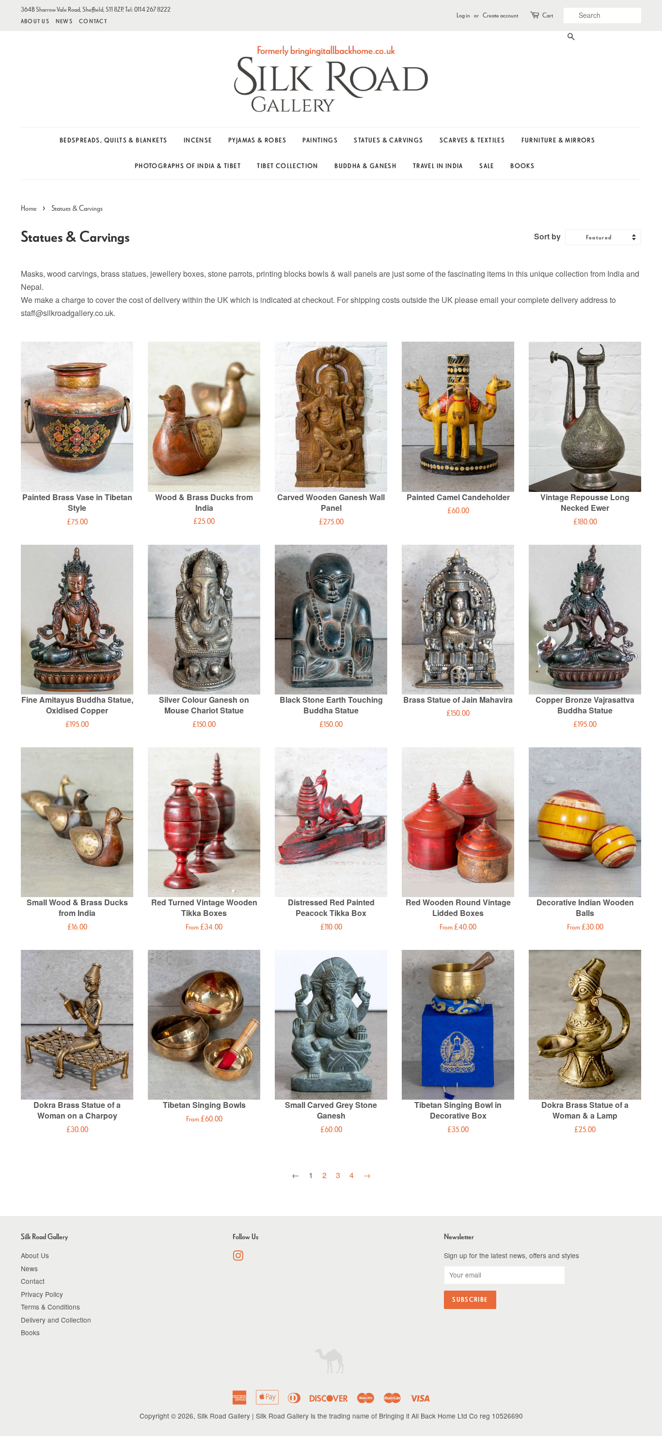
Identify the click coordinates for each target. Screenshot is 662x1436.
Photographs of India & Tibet (188, 166)
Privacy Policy (42, 1294)
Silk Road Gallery (223, 1415)
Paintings (320, 140)
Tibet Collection (287, 166)
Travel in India (438, 166)
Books (522, 166)
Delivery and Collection (56, 1320)
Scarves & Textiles (472, 140)
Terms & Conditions (50, 1306)
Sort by (547, 236)
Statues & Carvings (388, 140)
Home (28, 208)
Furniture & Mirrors (558, 140)
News (64, 21)
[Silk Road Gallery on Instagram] (238, 1257)
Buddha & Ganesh (365, 166)
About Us (35, 21)
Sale (486, 166)
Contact (93, 21)
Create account (500, 15)
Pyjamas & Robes (257, 140)
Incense (198, 140)
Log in (463, 15)
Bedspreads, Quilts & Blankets (114, 140)
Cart (547, 15)
